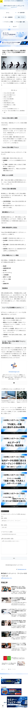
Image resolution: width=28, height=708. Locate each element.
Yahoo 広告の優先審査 (9, 98)
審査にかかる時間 (7, 96)
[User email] (14, 383)
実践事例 (6, 106)
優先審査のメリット (8, 100)
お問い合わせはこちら (6, 578)
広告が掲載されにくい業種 (9, 104)
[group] (8, 397)
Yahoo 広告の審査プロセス (9, 95)
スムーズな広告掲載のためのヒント (11, 108)
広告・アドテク (6, 511)
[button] (24, 397)
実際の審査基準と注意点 (9, 102)
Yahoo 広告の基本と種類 (9, 93)
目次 (12, 90)
